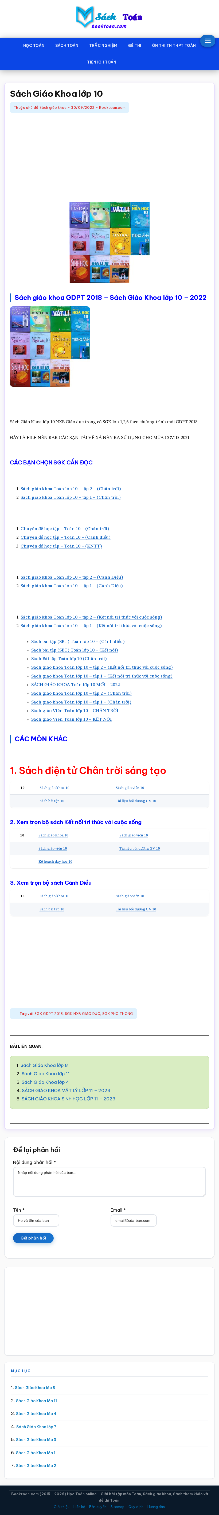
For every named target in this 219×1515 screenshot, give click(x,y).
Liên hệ (79, 1507)
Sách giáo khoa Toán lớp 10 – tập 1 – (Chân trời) (71, 497)
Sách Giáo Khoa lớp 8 (44, 1065)
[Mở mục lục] (207, 41)
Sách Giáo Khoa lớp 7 (36, 1426)
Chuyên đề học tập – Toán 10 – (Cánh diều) (66, 537)
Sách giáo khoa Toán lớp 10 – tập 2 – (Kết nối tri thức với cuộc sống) (91, 617)
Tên (19, 1210)
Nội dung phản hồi (34, 1162)
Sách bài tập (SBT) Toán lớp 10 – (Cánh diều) (78, 641)
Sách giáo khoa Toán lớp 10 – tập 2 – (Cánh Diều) (72, 577)
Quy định (135, 1507)
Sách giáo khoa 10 (54, 788)
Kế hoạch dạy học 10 (55, 861)
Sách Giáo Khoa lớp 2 (36, 1465)
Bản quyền (98, 1507)
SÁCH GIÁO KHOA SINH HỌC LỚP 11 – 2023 (68, 1099)
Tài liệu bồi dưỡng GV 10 (136, 801)
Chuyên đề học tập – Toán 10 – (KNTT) (61, 546)
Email (118, 1210)
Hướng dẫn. (156, 1507)
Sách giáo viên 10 (130, 788)
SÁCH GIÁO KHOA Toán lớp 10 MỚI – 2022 (75, 685)
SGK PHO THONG (117, 1013)
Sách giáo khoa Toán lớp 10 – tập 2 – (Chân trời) (71, 489)
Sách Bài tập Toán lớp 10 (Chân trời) (69, 659)
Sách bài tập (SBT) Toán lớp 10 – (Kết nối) (74, 650)
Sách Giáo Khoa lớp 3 (36, 1439)
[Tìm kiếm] (129, 61)
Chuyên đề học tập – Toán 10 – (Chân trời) (65, 529)
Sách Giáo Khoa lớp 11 (46, 1074)
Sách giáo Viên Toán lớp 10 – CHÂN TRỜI (74, 711)
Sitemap (117, 1507)
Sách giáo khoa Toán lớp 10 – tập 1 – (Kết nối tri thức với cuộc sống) (91, 626)
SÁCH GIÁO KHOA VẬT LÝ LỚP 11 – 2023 (66, 1090)
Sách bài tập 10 (52, 801)
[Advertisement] (109, 158)
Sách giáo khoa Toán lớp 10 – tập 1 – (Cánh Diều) (72, 586)
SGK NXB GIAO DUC (82, 1013)
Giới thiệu (61, 1507)
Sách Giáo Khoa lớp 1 (35, 1452)
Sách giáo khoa (53, 107)
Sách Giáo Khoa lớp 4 (45, 1082)
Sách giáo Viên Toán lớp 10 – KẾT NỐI (71, 719)
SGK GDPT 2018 (48, 1013)
